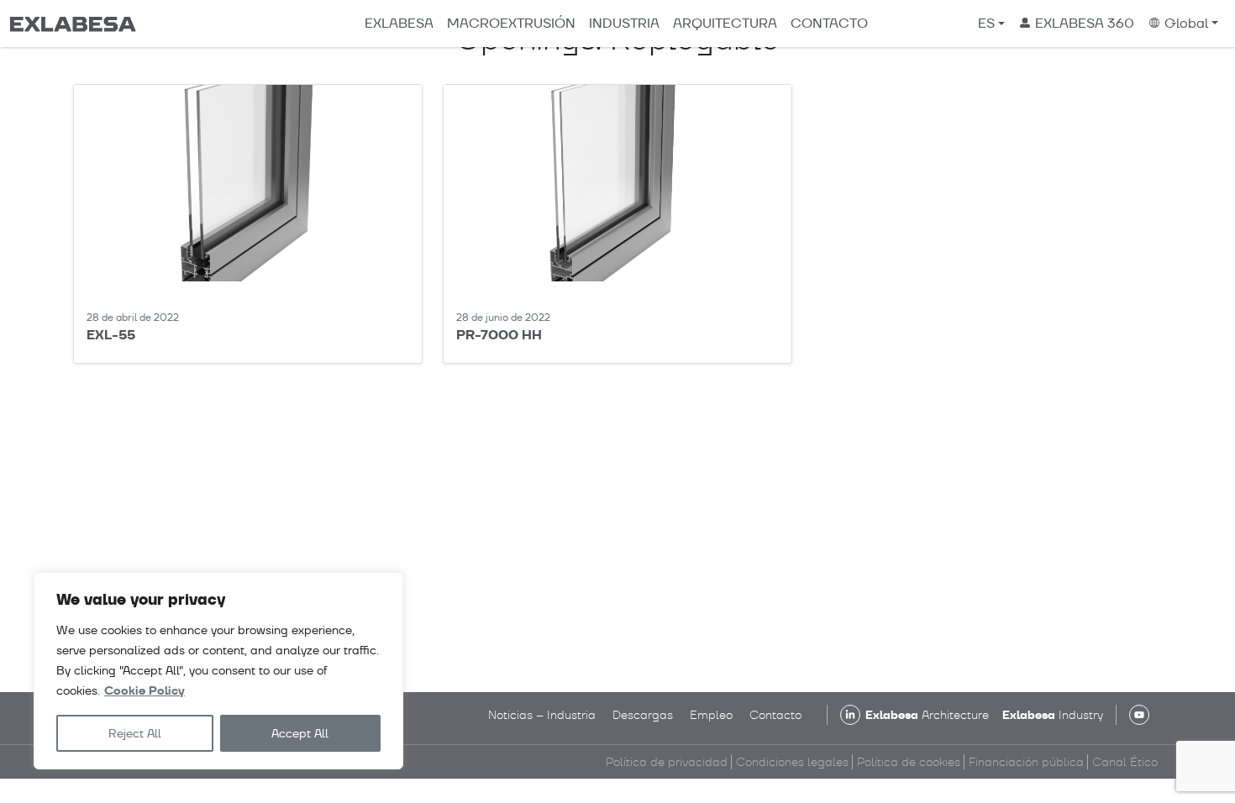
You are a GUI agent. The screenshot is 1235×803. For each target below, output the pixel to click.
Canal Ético (1125, 761)
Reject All (134, 733)
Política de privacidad (667, 761)
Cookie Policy (144, 691)
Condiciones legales (792, 761)
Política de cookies (908, 761)
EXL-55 (111, 334)
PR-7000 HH (499, 334)
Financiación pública (1026, 761)
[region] (218, 670)
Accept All (299, 733)
